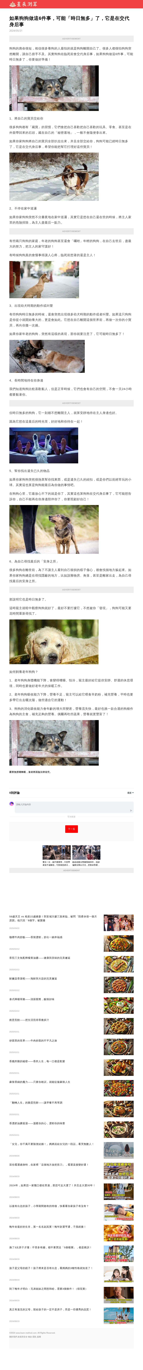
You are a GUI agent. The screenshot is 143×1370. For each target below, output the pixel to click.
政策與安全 (23, 1337)
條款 (30, 1337)
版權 (39, 1337)
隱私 (34, 1337)
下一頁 (71, 829)
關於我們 (13, 1337)
